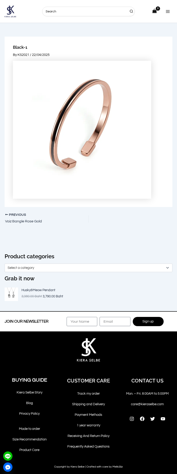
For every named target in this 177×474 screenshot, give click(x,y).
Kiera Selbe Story (29, 392)
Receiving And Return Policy (88, 436)
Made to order (29, 429)
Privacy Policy (29, 413)
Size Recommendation (29, 439)
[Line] (7, 456)
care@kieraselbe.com (147, 404)
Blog (29, 403)
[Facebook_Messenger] (7, 467)
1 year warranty (88, 425)
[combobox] (88, 268)
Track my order (88, 393)
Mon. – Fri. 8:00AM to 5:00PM (147, 393)
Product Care (29, 450)
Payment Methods (88, 415)
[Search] (132, 11)
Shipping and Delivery (88, 404)
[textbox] (86, 268)
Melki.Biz (117, 466)
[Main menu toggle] (167, 11)
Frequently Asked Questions (88, 446)
